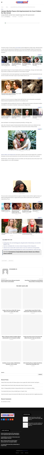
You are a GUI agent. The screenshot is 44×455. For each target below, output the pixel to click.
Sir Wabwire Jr (7, 16)
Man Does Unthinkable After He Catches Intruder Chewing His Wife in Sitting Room (19, 246)
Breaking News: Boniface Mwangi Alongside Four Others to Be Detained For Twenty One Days (22, 249)
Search (2, 372)
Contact (22, 452)
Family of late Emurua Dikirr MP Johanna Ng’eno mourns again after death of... (35, 418)
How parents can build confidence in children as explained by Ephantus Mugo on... (35, 424)
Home (2, 7)
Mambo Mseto (25, 450)
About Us (17, 452)
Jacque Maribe (18, 47)
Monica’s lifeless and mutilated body (8, 154)
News (7, 7)
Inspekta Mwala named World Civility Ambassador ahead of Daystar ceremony (16, 385)
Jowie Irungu (11, 260)
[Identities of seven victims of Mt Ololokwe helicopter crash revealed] (11, 351)
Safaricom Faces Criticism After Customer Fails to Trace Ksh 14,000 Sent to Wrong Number (21, 247)
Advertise (26, 452)
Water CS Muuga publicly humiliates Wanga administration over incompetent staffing (17, 388)
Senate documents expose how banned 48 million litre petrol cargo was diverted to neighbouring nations (22, 394)
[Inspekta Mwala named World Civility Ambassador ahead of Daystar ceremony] (33, 298)
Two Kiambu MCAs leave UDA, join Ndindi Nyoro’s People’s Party (14, 391)
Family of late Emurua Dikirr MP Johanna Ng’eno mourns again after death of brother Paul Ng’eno (20, 382)
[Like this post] (9, 20)
